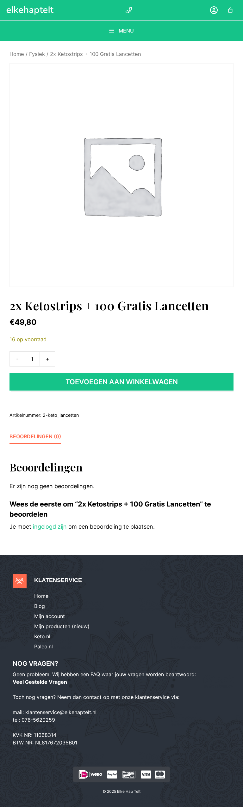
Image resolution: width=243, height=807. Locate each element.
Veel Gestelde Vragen (40, 682)
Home (16, 54)
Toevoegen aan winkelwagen (121, 382)
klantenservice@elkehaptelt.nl (61, 712)
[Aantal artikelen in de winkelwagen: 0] (230, 10)
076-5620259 (38, 720)
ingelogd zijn (50, 526)
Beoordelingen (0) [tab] (35, 436)
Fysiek (37, 54)
